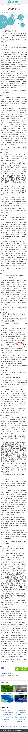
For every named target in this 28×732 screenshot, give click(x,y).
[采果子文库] (14, 1)
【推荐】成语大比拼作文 (20, 710)
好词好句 (13, 4)
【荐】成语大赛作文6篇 (7, 717)
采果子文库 (12, 730)
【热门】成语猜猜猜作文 (20, 719)
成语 (19, 4)
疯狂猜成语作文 (18, 721)
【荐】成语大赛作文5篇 (7, 712)
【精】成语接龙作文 (6, 714)
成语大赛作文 (4, 721)
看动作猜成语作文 (5, 710)
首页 (8, 4)
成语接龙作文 (18, 714)
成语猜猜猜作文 (5, 719)
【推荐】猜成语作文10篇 (20, 717)
